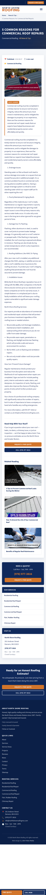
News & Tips (12, 15)
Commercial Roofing (11, 606)
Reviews (5, 754)
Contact (5, 761)
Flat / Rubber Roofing (11, 617)
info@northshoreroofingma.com (16, 820)
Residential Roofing (11, 595)
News (4, 757)
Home (4, 15)
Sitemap (5, 772)
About (4, 739)
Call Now (28, 893)
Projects (5, 750)
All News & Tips (25, 38)
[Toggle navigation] (41, 9)
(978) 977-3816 (23, 574)
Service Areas (7, 747)
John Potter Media (28, 841)
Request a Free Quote (36, 2)
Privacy (4, 765)
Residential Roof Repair (12, 601)
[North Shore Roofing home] (11, 9)
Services (5, 743)
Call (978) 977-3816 (23, 450)
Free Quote (7, 892)
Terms (4, 768)
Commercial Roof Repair (13, 612)
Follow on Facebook (8, 729)
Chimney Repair (10, 623)
